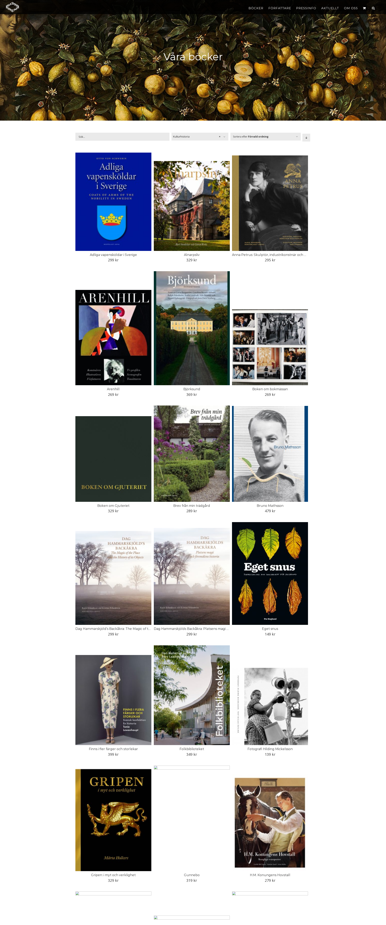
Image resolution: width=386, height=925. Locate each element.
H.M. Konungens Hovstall (270, 875)
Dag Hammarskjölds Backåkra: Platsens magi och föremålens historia (209, 629)
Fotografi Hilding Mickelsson (270, 749)
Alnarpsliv (192, 255)
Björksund (191, 389)
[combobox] (199, 137)
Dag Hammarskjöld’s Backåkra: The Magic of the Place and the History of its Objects (142, 629)
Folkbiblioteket (192, 749)
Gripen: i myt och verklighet (113, 875)
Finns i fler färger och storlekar (113, 749)
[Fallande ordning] (306, 138)
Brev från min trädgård (191, 506)
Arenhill (113, 389)
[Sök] (373, 8)
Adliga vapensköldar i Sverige (113, 255)
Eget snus (270, 629)
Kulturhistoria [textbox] (196, 136)
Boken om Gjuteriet (113, 506)
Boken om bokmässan (270, 389)
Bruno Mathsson (270, 506)
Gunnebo (192, 875)
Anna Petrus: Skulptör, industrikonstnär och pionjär (273, 255)
